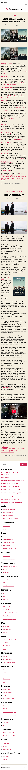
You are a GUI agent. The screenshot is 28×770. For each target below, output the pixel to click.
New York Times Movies (9, 662)
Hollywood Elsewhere (8, 542)
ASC (4, 669)
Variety (4, 649)
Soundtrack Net (7, 629)
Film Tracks (6, 626)
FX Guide (5, 759)
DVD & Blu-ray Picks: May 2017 (9, 483)
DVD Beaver (6, 583)
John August (6, 722)
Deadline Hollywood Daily (9, 639)
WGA (4, 682)
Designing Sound (7, 743)
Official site (5, 447)
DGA (4, 676)
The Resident (5, 110)
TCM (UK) (5, 596)
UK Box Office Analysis (9, 559)
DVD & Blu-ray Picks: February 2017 (11, 493)
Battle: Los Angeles (6, 63)
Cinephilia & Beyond (8, 539)
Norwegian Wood (6, 142)
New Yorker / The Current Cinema (11, 613)
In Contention (6, 529)
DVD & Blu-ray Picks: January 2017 (11, 499)
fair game (14, 183)
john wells (11, 455)
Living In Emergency (7, 162)
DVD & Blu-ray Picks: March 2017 (10, 490)
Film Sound (5, 746)
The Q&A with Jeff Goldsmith (10, 518)
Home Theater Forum (8, 586)
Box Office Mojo (7, 556)
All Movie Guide (7, 689)
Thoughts (19, 191)
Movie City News (7, 646)
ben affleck (5, 455)
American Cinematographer (10, 566)
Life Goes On (5, 154)
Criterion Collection (8, 579)
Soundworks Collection (9, 749)
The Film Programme (8, 515)
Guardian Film (6, 656)
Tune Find (5, 632)
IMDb (4, 695)
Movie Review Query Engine (10, 715)
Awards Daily (6, 526)
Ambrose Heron (11, 25)
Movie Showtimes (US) (9, 735)
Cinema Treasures (7, 692)
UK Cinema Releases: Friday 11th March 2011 (14, 20)
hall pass (19, 183)
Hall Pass (4, 100)
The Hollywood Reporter (9, 619)
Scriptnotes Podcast (8, 512)
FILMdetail (4, 2)
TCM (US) (5, 599)
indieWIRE (5, 643)
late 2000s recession (8, 388)
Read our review (11, 84)
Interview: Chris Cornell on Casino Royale (12, 480)
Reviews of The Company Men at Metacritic (14, 448)
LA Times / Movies (7, 659)
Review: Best (5, 477)
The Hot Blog (6, 545)
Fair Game (4, 76)
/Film (4, 536)
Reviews (23, 71)
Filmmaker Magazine (8, 609)
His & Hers (4, 125)
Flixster (4, 706)
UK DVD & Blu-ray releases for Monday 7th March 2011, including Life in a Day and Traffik (13, 178)
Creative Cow (6, 756)
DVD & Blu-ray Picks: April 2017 (10, 486)
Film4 (4, 593)
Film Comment (6, 606)
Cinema (14, 15)
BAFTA (4, 672)
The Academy (6, 679)
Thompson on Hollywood (9, 548)
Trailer (4, 73)
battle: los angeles (7, 183)
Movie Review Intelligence (9, 712)
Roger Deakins (6, 572)
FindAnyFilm (10, 175)
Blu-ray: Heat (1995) (7, 496)
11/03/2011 (20, 25)
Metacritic (5, 709)
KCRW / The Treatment (9, 509)
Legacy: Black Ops (6, 133)
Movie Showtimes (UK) (9, 732)
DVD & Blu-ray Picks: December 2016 (11, 502)
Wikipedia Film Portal (8, 698)
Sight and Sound (7, 616)
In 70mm (5, 569)
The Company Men (6, 87)
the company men (18, 455)
